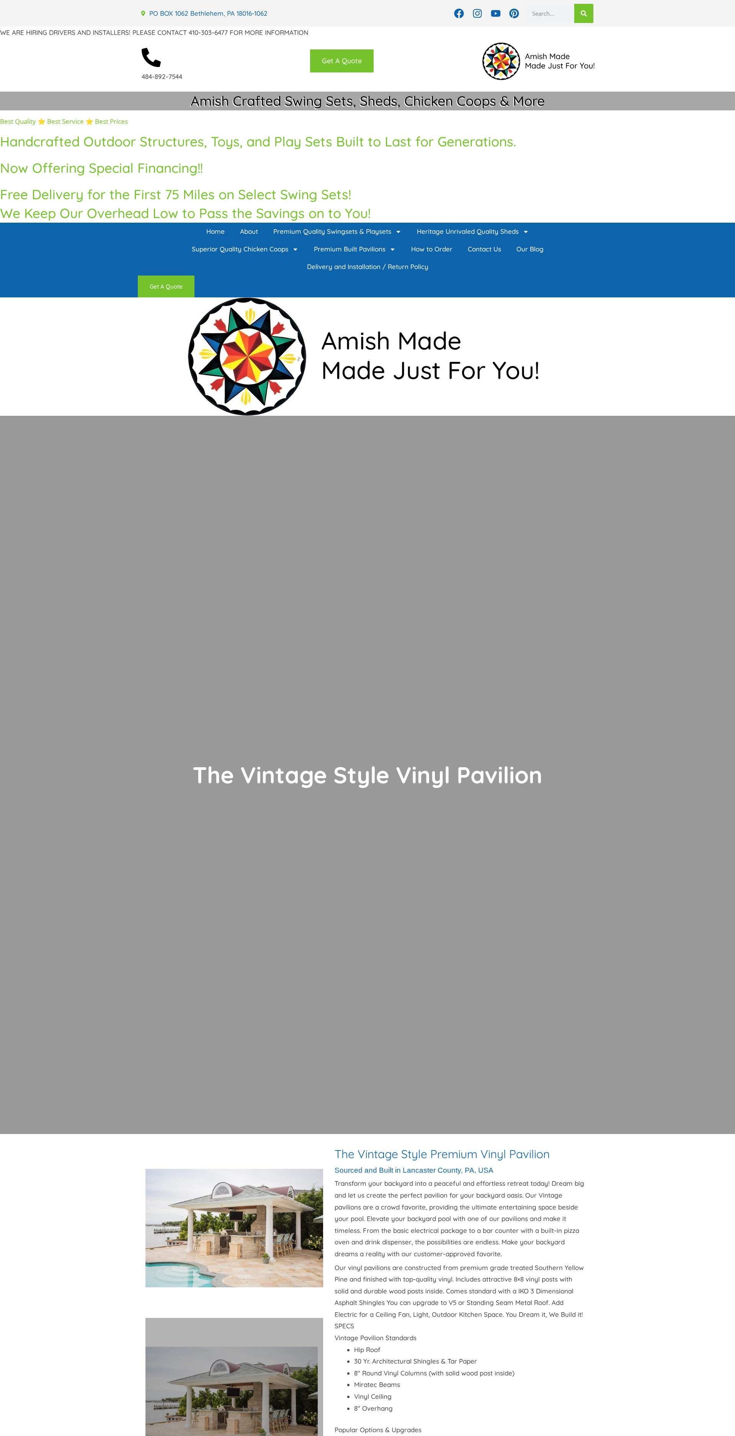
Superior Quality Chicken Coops (240, 249)
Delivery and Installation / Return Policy (367, 267)
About (249, 231)
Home (215, 231)
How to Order (431, 249)
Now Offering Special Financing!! (101, 167)
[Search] (583, 13)
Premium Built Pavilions (349, 249)
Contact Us (484, 249)
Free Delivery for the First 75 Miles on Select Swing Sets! (175, 194)
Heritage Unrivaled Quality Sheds (468, 231)
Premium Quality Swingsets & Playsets (332, 231)
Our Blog (530, 249)
